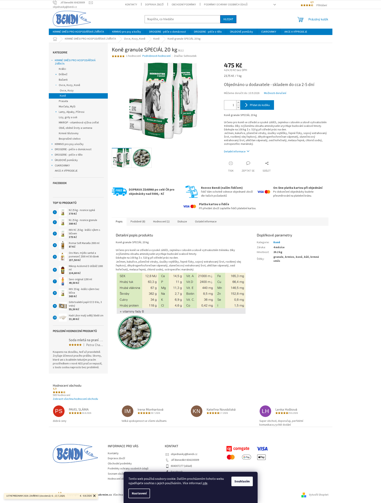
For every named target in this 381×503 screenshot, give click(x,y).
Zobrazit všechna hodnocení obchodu (75, 399)
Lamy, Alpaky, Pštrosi (71, 112)
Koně (63, 96)
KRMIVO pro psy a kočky (69, 144)
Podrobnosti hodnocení (156, 56)
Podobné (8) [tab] (138, 222)
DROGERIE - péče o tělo (69, 155)
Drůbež (63, 74)
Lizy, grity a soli (68, 117)
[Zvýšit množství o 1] (238, 102)
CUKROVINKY (62, 166)
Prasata (63, 101)
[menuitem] (78, 32)
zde (205, 483)
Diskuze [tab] (182, 222)
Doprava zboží (154, 4)
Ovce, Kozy (67, 91)
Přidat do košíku (260, 105)
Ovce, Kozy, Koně (69, 85)
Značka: (185, 56)
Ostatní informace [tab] (206, 222)
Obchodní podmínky (184, 4)
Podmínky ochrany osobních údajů (226, 4)
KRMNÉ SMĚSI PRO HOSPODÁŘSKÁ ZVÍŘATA (75, 62)
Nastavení (139, 493)
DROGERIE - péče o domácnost (73, 149)
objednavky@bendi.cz (184, 454)
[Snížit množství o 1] (238, 107)
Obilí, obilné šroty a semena (75, 128)
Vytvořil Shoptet (318, 495)
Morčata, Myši (67, 107)
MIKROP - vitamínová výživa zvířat (79, 123)
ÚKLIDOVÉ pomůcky (66, 160)
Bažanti (63, 80)
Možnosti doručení (275, 93)
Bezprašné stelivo (70, 139)
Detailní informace (235, 152)
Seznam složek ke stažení (123, 474)
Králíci (62, 69)
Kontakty (131, 4)
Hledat (228, 19)
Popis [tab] (119, 222)
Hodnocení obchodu (120, 479)
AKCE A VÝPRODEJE (66, 171)
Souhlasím (242, 481)
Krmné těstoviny (69, 133)
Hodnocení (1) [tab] (161, 222)
